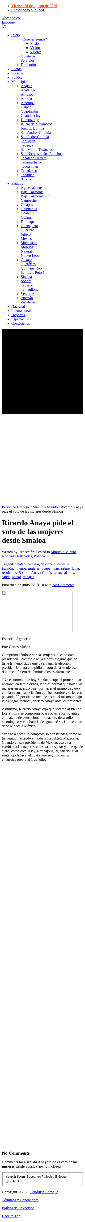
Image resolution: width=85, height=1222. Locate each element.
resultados (9, 573)
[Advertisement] (42, 371)
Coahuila (27, 213)
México (26, 239)
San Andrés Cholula (36, 133)
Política (16, 77)
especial (63, 564)
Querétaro (28, 264)
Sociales (17, 73)
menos (21, 568)
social (16, 577)
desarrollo (48, 564)
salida (6, 577)
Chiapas (27, 205)
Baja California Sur (35, 196)
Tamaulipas (29, 289)
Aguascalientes (32, 188)
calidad (20, 564)
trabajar (28, 577)
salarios (68, 573)
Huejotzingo (30, 120)
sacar (57, 573)
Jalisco (26, 234)
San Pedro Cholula (35, 137)
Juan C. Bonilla (32, 128)
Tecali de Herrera (34, 158)
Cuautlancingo (31, 116)
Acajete (26, 86)
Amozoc (27, 94)
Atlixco (26, 99)
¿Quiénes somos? (34, 39)
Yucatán (27, 298)
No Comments (63, 585)
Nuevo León (30, 255)
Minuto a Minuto (45, 507)
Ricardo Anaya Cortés (35, 573)
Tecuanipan (29, 166)
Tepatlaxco (29, 171)
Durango (27, 222)
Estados (17, 183)
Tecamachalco (31, 162)
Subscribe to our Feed (27, 10)
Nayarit (26, 251)
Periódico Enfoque (16, 507)
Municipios (19, 82)
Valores (35, 52)
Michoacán (29, 243)
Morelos (27, 247)
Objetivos (28, 56)
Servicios (27, 60)
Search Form (15, 1176)
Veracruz (27, 294)
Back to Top (11, 1216)
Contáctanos (20, 323)
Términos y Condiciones (20, 1200)
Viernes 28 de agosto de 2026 (34, 6)
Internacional (21, 311)
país (56, 568)
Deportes (18, 315)
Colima (26, 217)
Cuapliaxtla (29, 111)
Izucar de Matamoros (36, 124)
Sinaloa (26, 277)
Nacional (18, 306)
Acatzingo (28, 90)
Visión (35, 48)
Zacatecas (28, 302)
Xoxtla (26, 179)
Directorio (28, 65)
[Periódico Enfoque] (16, 22)
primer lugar (70, 568)
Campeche (29, 200)
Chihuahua (29, 209)
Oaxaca (26, 260)
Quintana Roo (31, 268)
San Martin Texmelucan (38, 149)
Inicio (15, 35)
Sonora (26, 281)
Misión (35, 43)
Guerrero (27, 230)
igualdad (8, 568)
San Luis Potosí (32, 272)
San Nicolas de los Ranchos (41, 154)
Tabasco (27, 285)
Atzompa (27, 103)
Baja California (32, 192)
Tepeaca (27, 145)
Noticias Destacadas (17, 556)
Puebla (16, 69)
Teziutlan (27, 175)
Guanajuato (29, 226)
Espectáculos (21, 319)
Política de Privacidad (18, 1208)
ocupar (46, 568)
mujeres (34, 568)
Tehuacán (28, 141)
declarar (33, 564)
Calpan (26, 107)
